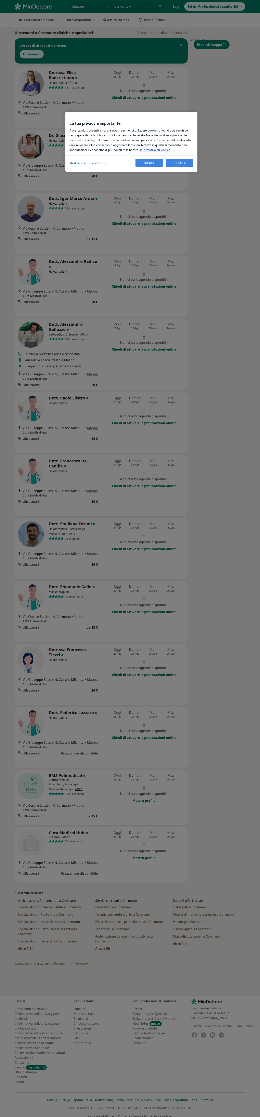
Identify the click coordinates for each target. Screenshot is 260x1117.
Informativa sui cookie (154, 150)
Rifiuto (149, 163)
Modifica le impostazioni (87, 163)
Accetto (179, 163)
